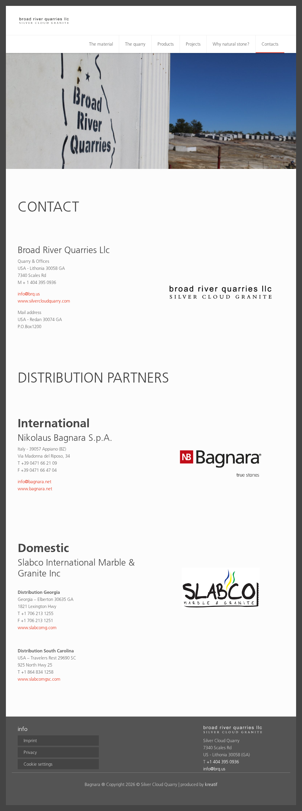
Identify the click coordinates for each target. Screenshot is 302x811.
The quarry (135, 44)
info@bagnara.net (34, 481)
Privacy (30, 752)
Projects (193, 44)
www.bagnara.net (35, 488)
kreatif (211, 784)
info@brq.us (29, 294)
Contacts (270, 44)
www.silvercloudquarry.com (44, 301)
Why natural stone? (231, 44)
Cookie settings (38, 764)
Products (165, 44)
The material (101, 44)
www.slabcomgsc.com (39, 679)
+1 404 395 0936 (223, 762)
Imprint (30, 740)
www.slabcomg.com (37, 627)
